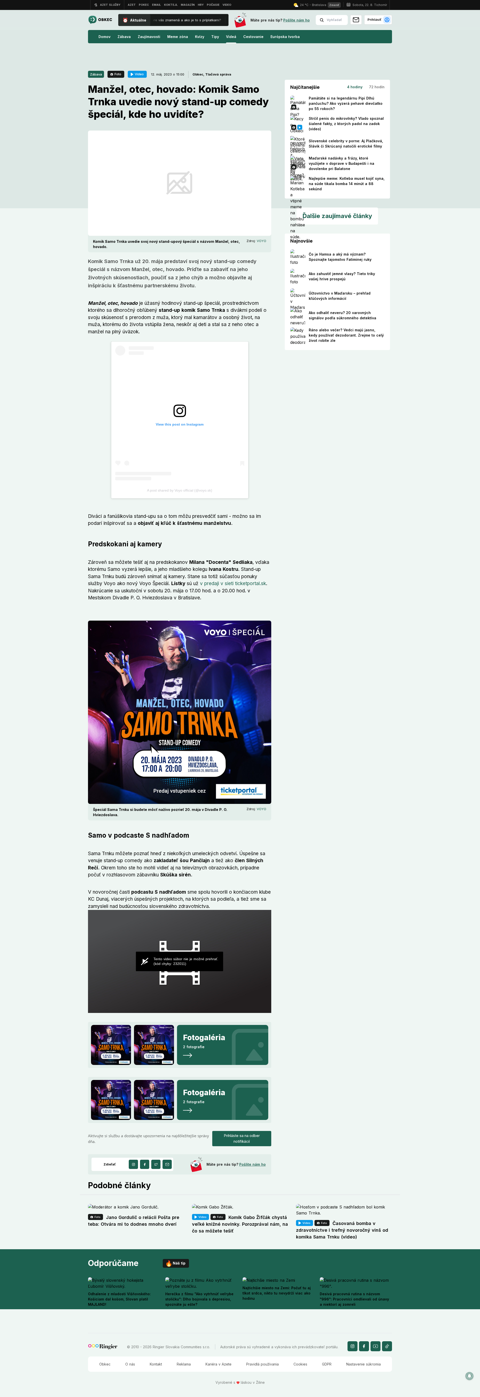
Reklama (184, 1364)
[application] (179, 961)
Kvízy (199, 37)
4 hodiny (354, 87)
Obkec (104, 1364)
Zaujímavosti (149, 37)
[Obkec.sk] (100, 20)
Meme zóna (177, 37)
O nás (130, 1364)
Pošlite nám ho (296, 20)
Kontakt (156, 1364)
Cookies (300, 1364)
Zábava (124, 37)
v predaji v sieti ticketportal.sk (233, 583)
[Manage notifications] (470, 1376)
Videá (231, 37)
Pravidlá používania (262, 1364)
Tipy (215, 37)
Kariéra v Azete (219, 1364)
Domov (104, 37)
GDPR (327, 1364)
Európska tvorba (285, 37)
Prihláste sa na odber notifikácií (242, 1138)
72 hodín (376, 87)
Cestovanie (253, 37)
